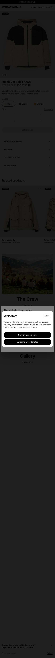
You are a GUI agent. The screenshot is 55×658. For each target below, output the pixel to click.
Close (47, 316)
